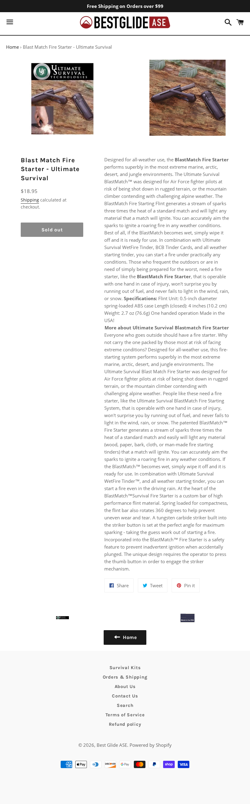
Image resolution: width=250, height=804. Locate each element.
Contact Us (125, 696)
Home (12, 47)
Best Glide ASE (112, 745)
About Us (125, 686)
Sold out (51, 230)
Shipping (30, 200)
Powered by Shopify (151, 745)
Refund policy (125, 724)
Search (125, 705)
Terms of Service (125, 715)
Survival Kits (125, 667)
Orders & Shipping (125, 677)
